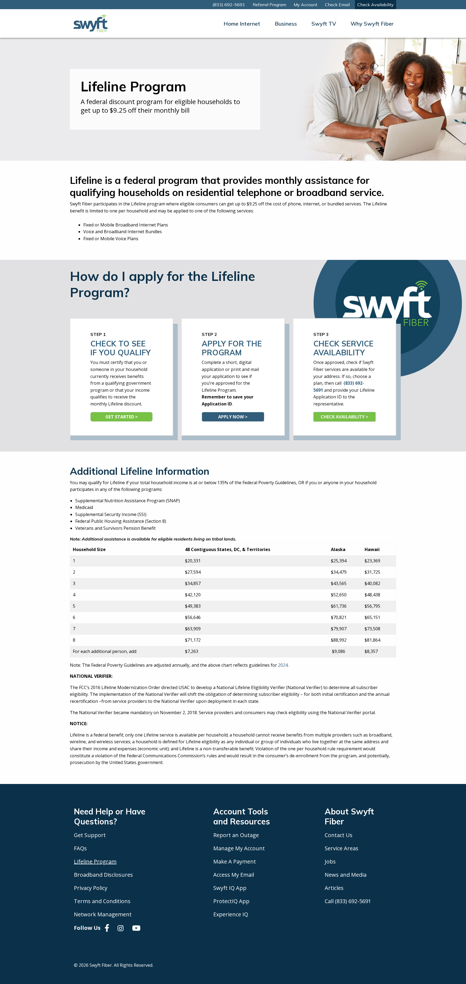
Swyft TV (323, 23)
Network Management (103, 914)
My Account (305, 4)
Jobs (330, 861)
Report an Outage (236, 835)
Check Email (337, 4)
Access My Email (233, 874)
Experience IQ (230, 914)
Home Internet (242, 23)
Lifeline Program (95, 861)
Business (286, 23)
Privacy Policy (90, 888)
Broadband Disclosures (103, 874)
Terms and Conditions (102, 901)
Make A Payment (234, 861)
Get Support (90, 835)
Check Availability (375, 4)
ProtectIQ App (231, 901)
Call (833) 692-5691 (348, 901)
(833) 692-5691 (229, 4)
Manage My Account (239, 848)
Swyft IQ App (229, 888)
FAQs (80, 848)
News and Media (345, 874)
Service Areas (341, 848)
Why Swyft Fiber (372, 23)
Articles (334, 888)
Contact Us (338, 835)
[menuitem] (242, 23)
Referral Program (269, 4)
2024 (283, 665)
